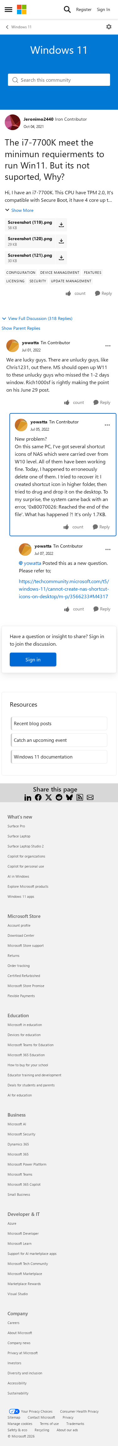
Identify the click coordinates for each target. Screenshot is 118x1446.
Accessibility (17, 1383)
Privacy (68, 1417)
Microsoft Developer (23, 1233)
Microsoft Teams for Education (30, 1044)
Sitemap (14, 1417)
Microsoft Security (21, 1134)
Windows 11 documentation (43, 756)
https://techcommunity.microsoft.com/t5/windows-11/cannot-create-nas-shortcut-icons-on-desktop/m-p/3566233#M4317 (64, 588)
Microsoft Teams (20, 1174)
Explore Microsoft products (28, 886)
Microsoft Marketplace (25, 1273)
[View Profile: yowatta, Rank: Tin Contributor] (12, 345)
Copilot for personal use (26, 866)
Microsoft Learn (19, 1243)
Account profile (19, 925)
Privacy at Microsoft (23, 1352)
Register (84, 9)
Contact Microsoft (41, 1417)
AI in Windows (18, 876)
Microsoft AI (17, 1124)
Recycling (42, 1429)
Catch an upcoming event (40, 740)
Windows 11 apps (21, 896)
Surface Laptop (19, 836)
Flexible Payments (21, 995)
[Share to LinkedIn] (28, 796)
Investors (14, 1362)
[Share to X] (48, 796)
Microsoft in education (25, 1024)
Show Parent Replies (21, 328)
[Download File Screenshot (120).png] (61, 241)
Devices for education (24, 1034)
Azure (12, 1223)
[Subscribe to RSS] (79, 796)
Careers (14, 1322)
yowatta (30, 342)
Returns (14, 955)
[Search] (67, 9)
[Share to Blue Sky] (69, 796)
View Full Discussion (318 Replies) (40, 318)
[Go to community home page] (21, 9)
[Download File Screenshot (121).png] (61, 257)
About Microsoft (20, 1332)
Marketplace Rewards (24, 1283)
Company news (19, 1342)
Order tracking (19, 965)
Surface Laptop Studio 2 (26, 846)
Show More (22, 210)
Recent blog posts (32, 723)
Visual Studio (18, 1293)
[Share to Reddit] (59, 796)
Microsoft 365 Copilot (24, 1184)
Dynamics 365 (18, 1144)
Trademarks (75, 1423)
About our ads (67, 1429)
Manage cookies (20, 1423)
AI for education (20, 1095)
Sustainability (18, 1393)
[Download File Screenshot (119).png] (61, 224)
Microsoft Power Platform (27, 1164)
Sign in (33, 659)
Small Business (19, 1194)
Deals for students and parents (31, 1085)
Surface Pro (16, 826)
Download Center (21, 935)
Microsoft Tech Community (28, 1263)
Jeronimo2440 (38, 119)
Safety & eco (17, 1429)
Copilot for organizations (26, 856)
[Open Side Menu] (8, 9)
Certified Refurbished (24, 975)
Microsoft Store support (26, 945)
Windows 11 (21, 26)
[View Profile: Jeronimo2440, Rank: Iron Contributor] (12, 122)
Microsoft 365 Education (26, 1054)
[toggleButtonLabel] (108, 26)
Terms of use (49, 1423)
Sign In (103, 9)
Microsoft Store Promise (26, 985)
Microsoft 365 (18, 1154)
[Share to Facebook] (38, 796)
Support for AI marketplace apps (32, 1253)
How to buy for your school (28, 1064)
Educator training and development (34, 1075)
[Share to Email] (90, 796)
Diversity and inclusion (25, 1373)
